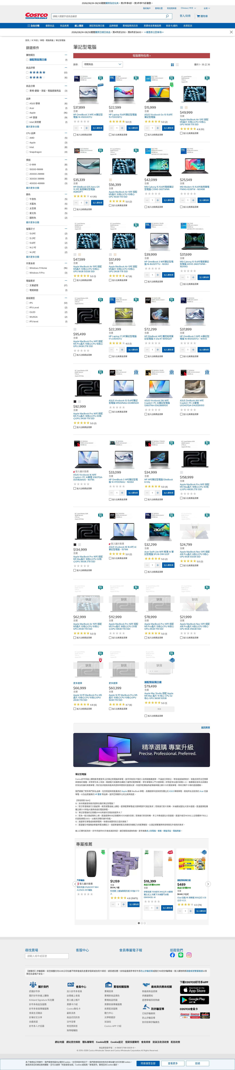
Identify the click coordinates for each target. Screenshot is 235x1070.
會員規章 (145, 1042)
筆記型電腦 (60, 40)
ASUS (171, 791)
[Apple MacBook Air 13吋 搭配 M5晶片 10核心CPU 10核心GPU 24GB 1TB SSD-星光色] (115, 254)
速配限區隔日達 (96, 25)
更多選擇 (77, 683)
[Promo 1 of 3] (139, 923)
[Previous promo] (75, 884)
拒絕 (197, 1063)
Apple (124, 791)
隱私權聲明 (88, 1042)
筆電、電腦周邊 (46, 40)
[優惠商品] (54, 25)
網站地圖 (59, 1042)
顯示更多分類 (32, 126)
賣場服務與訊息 (130, 25)
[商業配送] (192, 25)
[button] (169, 16)
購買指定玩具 (112, 3)
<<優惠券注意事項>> (153, 32)
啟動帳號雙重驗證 (194, 971)
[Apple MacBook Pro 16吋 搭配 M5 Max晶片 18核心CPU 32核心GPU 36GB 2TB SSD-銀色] (79, 545)
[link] (88, 104)
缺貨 (159, 709)
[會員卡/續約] (178, 25)
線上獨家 (79, 25)
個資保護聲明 (132, 1042)
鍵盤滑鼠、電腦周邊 (172, 831)
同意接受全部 (148, 1063)
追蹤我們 (176, 950)
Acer (202, 791)
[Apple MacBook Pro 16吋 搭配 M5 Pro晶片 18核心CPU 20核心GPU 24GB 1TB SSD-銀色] (79, 401)
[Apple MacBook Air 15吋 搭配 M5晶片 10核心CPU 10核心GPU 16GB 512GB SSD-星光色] (79, 254)
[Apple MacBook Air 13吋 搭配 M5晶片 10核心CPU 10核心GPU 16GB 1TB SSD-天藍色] (181, 107)
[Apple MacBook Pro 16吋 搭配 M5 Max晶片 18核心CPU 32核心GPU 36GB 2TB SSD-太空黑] (75, 545)
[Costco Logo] (36, 15)
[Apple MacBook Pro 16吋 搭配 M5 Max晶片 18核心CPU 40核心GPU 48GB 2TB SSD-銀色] (181, 472)
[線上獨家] (83, 25)
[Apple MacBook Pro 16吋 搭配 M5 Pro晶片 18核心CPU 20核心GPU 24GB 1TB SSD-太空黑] (75, 401)
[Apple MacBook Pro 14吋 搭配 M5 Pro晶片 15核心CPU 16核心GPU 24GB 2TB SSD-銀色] (75, 329)
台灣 (206, 8)
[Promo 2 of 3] (142, 923)
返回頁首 (205, 727)
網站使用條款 (73, 1042)
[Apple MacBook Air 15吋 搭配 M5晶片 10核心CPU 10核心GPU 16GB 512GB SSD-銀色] (75, 254)
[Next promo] (208, 884)
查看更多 (173, 1063)
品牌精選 (113, 25)
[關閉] (231, 32)
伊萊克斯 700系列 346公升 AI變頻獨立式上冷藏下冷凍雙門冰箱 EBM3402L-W (158, 895)
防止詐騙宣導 (147, 971)
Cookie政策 (102, 1042)
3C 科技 (34, 40)
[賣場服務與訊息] (138, 25)
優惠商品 (50, 25)
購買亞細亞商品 (102, 32)
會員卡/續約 (172, 25)
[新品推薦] (69, 25)
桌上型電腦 (151, 831)
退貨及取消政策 (161, 1042)
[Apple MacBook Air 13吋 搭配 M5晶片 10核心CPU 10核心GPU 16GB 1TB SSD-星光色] (186, 107)
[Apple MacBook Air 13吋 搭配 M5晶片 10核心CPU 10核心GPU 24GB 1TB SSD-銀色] (110, 254)
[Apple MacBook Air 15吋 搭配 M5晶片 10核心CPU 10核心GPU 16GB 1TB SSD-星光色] (110, 180)
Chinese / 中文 (187, 8)
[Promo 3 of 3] (145, 923)
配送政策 (175, 1042)
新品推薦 (64, 25)
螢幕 (160, 831)
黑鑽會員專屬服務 (152, 25)
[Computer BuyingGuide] (141, 750)
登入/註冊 (185, 15)
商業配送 (187, 25)
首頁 (27, 40)
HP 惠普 (98, 794)
